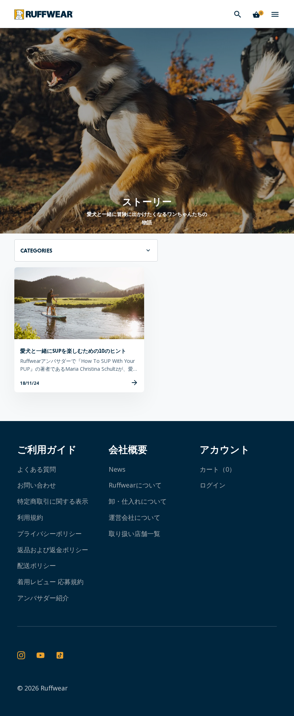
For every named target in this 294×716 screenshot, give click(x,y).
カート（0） (218, 469)
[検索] (237, 14)
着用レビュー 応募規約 (50, 581)
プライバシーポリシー (49, 533)
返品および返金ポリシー (52, 549)
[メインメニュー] (275, 14)
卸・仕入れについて (138, 501)
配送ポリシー (36, 565)
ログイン (213, 485)
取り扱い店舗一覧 (134, 533)
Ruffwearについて (135, 485)
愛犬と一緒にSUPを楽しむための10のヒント (73, 351)
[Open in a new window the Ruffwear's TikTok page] (60, 655)
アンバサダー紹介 (43, 597)
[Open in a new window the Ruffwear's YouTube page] (40, 655)
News (117, 469)
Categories (36, 250)
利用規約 (30, 517)
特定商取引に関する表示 (52, 501)
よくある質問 (36, 469)
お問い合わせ (36, 485)
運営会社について (134, 517)
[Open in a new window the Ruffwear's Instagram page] (21, 655)
